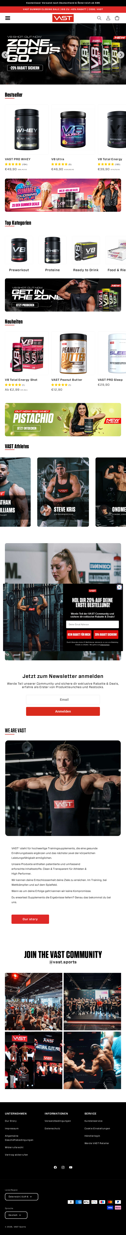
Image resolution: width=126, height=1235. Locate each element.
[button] (79, 634)
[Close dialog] (119, 587)
